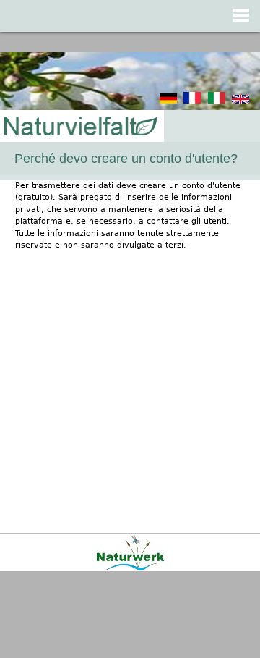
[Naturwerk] (130, 568)
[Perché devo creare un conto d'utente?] (216, 101)
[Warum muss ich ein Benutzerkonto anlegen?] (168, 101)
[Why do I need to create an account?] (240, 101)
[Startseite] (79, 127)
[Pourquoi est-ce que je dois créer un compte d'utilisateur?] (192, 101)
